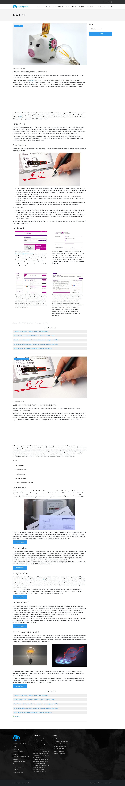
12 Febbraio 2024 (18, 68)
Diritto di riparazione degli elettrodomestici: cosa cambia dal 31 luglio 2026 (36, 344)
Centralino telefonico (60, 746)
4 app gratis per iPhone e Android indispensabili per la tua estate (33, 348)
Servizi (46, 6)
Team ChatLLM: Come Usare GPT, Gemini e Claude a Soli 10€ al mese (34, 336)
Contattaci (100, 6)
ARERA (20, 117)
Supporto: (15, 754)
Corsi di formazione (59, 749)
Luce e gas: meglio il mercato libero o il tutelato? (35, 404)
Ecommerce (70, 6)
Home (39, 6)
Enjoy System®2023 (25, 783)
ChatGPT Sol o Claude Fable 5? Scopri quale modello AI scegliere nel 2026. (36, 340)
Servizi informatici (59, 739)
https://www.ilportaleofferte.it (24, 254)
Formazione (18, 26)
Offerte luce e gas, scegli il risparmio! (30, 71)
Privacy (100, 783)
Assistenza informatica (60, 744)
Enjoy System (57, 6)
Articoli (81, 6)
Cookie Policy (108, 783)
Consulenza (18, 359)
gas (44, 579)
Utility (90, 6)
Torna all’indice (19, 542)
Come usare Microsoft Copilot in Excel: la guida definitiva (31, 331)
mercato (32, 80)
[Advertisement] (50, 100)
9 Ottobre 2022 (17, 401)
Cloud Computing (59, 751)
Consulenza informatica (61, 741)
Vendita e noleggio (59, 753)
